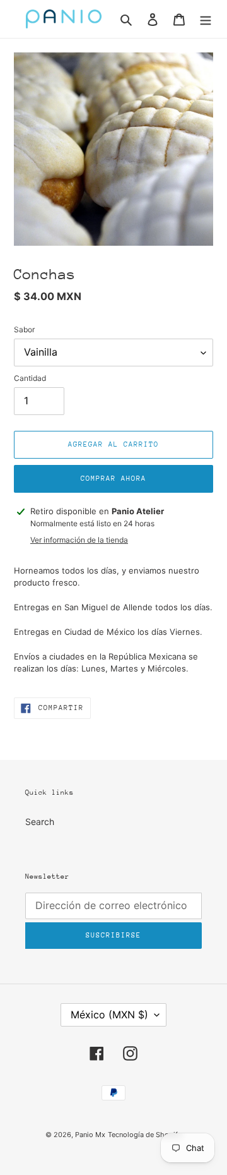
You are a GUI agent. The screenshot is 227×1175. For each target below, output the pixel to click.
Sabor (24, 329)
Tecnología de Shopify (145, 1134)
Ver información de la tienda (79, 540)
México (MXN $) (109, 1014)
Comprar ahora (113, 478)
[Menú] (205, 19)
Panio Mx (90, 1134)
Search (39, 821)
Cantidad (30, 378)
